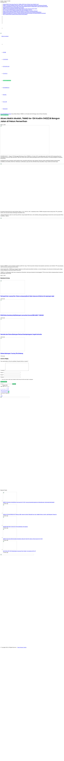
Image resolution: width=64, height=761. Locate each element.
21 (6, 391)
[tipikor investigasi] (4, 36)
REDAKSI (5, 108)
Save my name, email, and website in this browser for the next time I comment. (17, 379)
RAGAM (5, 101)
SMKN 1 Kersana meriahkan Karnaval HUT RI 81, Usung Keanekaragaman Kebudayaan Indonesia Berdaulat (25, 5)
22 (7, 391)
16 (8, 390)
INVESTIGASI (6, 66)
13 (4, 390)
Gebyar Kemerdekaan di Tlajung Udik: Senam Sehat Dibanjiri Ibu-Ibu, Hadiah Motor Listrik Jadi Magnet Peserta (25, 6)
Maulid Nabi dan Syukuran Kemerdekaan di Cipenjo (13, 7)
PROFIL (4, 94)
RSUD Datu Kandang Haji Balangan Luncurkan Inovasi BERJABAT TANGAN (22, 315)
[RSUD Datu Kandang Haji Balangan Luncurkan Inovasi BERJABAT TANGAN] (12, 312)
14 (6, 390)
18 (2, 391)
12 (3, 390)
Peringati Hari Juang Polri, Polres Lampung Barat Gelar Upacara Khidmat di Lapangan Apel (27, 296)
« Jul (1, 395)
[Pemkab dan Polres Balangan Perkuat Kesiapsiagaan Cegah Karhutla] (12, 331)
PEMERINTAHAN (7, 80)
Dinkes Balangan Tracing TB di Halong (11, 353)
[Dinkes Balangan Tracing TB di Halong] (12, 350)
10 (1, 390)
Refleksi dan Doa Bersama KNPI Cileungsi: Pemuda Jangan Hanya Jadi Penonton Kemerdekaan (22, 12)
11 (2, 390)
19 (3, 391)
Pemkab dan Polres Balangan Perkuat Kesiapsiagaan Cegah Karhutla (21, 334)
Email (2, 374)
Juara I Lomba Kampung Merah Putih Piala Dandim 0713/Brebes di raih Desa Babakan (20, 10)
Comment (2, 370)
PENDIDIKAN (6, 87)
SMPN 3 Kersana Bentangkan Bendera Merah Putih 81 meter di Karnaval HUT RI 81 (20, 8)
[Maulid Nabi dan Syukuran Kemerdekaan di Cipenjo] (10, 525)
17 (1, 391)
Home (4, 52)
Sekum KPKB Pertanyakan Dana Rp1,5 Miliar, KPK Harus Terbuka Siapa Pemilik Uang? (21, 4)
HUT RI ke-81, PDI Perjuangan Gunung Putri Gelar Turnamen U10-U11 (17, 9)
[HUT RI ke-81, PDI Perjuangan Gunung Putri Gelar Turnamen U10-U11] (10, 549)
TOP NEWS (5, 59)
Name (2, 372)
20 (4, 391)
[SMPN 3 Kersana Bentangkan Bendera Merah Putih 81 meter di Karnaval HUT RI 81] (10, 537)
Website (2, 377)
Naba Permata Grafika (21, 647)
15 (7, 390)
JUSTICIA (5, 73)
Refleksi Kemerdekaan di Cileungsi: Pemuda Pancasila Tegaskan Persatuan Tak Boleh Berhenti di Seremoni (24, 13)
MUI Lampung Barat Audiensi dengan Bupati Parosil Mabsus (15, 14)
